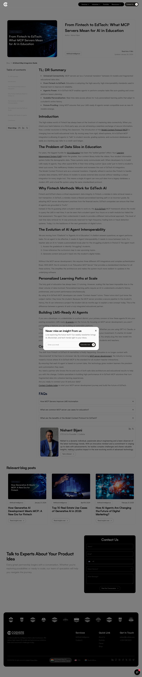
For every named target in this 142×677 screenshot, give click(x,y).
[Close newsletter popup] (96, 331)
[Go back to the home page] (5, 4)
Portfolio (106, 4)
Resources (115, 4)
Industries (95, 4)
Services (84, 4)
